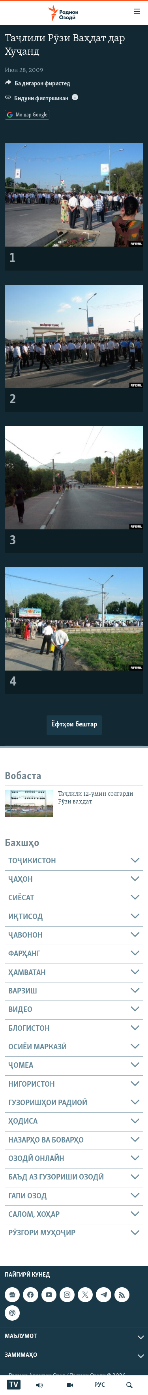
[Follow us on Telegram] (103, 1294)
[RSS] (121, 1294)
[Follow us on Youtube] (48, 1294)
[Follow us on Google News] (12, 1294)
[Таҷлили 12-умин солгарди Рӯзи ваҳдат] (29, 803)
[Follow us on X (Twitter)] (85, 1294)
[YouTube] (70, 1385)
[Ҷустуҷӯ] (129, 1385)
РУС (99, 1385)
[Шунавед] (39, 1385)
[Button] (37, 85)
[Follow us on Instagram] (67, 1294)
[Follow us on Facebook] (30, 1294)
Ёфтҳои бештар (74, 724)
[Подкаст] (12, 1312)
